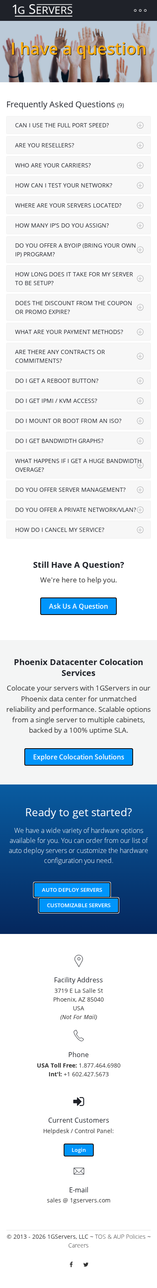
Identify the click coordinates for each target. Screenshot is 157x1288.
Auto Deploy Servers (72, 889)
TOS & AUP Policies (120, 1236)
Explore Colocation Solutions (78, 757)
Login (79, 1150)
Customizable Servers (79, 905)
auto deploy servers (38, 850)
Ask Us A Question (78, 606)
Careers (78, 1245)
